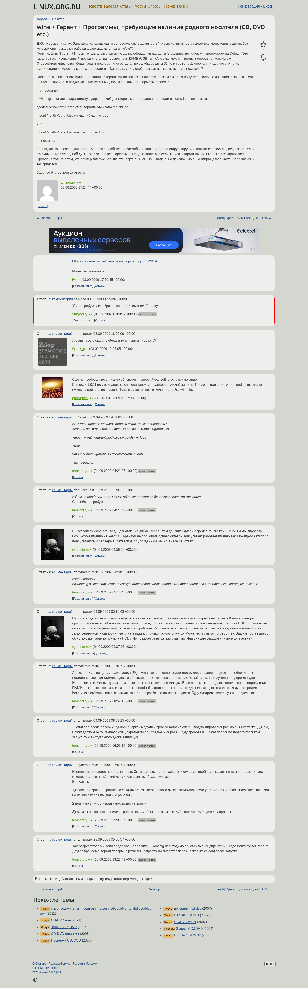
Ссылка (42, 206)
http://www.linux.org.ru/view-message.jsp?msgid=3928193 (115, 261)
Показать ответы (83, 653)
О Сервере (39, 963)
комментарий (62, 299)
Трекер (169, 6)
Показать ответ (82, 286)
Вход (267, 6)
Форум (140, 6)
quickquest (80, 398)
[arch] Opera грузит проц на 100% (242, 218)
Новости (94, 6)
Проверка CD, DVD (66, 940)
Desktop (58, 19)
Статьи (126, 6)
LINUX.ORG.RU (57, 6)
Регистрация (249, 6)
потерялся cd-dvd (187, 908)
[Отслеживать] (263, 57)
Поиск (182, 6)
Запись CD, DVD (64, 927)
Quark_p (78, 349)
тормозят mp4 (51, 218)
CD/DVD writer (185, 922)
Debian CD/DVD (186, 915)
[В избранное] (263, 44)
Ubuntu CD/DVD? (187, 935)
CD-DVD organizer (65, 933)
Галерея (111, 6)
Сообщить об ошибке (45, 967)
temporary (68, 182)
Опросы (154, 6)
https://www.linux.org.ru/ (47, 972)
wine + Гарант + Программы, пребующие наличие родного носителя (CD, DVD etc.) (151, 30)
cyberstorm (80, 549)
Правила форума (59, 963)
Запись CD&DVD (189, 928)
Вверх (270, 963)
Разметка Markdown (85, 963)
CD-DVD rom (61, 920)
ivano (76, 279)
